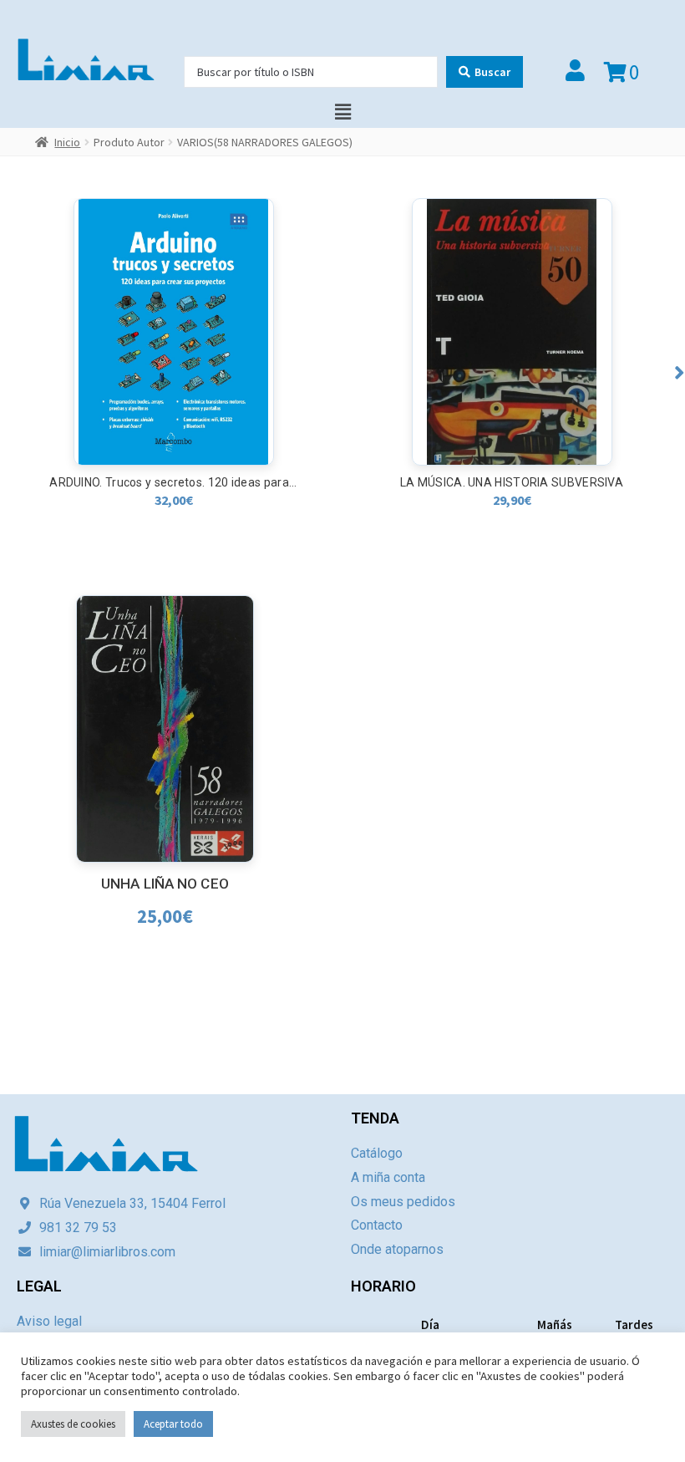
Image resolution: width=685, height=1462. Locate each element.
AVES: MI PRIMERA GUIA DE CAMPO (512, 482)
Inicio (67, 142)
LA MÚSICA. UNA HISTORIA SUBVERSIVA (173, 482)
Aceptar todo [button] (173, 1424)
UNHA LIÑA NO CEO (165, 883)
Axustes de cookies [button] (73, 1424)
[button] (679, 372)
